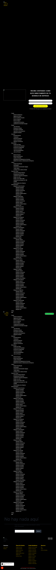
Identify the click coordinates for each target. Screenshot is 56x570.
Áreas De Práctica (20, 545)
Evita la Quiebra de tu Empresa (20, 183)
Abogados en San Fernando (19, 186)
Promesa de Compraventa (19, 147)
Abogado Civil (18, 195)
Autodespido (16, 165)
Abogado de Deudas (18, 132)
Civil (12, 153)
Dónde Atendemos (14, 184)
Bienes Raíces (13, 142)
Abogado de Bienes (19, 214)
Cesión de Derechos (18, 140)
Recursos (43, 545)
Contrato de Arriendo (18, 148)
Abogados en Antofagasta (19, 227)
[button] (26, 314)
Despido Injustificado (18, 163)
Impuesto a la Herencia (18, 141)
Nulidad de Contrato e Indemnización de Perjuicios (24, 160)
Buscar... (16, 528)
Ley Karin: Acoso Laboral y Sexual (20, 169)
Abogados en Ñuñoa (18, 269)
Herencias (13, 134)
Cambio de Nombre (17, 157)
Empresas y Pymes (14, 171)
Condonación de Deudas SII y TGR (20, 180)
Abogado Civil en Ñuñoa (20, 278)
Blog (12, 312)
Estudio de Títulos (17, 144)
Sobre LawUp (6, 547)
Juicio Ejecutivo (17, 126)
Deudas (12, 125)
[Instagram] (51, 538)
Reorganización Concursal (19, 174)
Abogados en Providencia (19, 279)
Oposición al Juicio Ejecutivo (19, 131)
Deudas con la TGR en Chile (19, 178)
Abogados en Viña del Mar (19, 300)
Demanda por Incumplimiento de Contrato (22, 159)
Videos (12, 310)
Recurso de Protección (18, 156)
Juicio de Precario (17, 151)
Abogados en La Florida (18, 248)
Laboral (12, 162)
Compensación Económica (19, 122)
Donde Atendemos (32, 545)
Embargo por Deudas (18, 128)
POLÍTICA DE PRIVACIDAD (25, 567)
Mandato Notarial (17, 154)
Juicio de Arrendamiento (18, 150)
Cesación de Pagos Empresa (19, 172)
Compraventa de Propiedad (19, 146)
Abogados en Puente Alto (19, 206)
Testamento (16, 137)
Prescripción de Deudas (18, 129)
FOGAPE (15, 181)
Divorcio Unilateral (17, 119)
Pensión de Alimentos (18, 114)
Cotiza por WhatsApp (44, 550)
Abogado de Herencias (20, 190)
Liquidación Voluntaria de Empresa (20, 175)
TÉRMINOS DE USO (32, 567)
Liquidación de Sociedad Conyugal (20, 123)
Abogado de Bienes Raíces (21, 193)
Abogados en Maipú (17, 238)
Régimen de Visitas (17, 116)
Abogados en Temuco (18, 258)
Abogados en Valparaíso (18, 290)
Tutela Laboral (16, 168)
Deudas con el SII (17, 177)
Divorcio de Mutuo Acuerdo (19, 117)
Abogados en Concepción (19, 217)
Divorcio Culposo (17, 120)
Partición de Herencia (18, 138)
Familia (12, 113)
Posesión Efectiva (17, 135)
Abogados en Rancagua (18, 196)
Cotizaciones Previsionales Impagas (21, 166)
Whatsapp (5, 548)
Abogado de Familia (20, 189)
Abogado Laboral (19, 192)
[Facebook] (49, 538)
